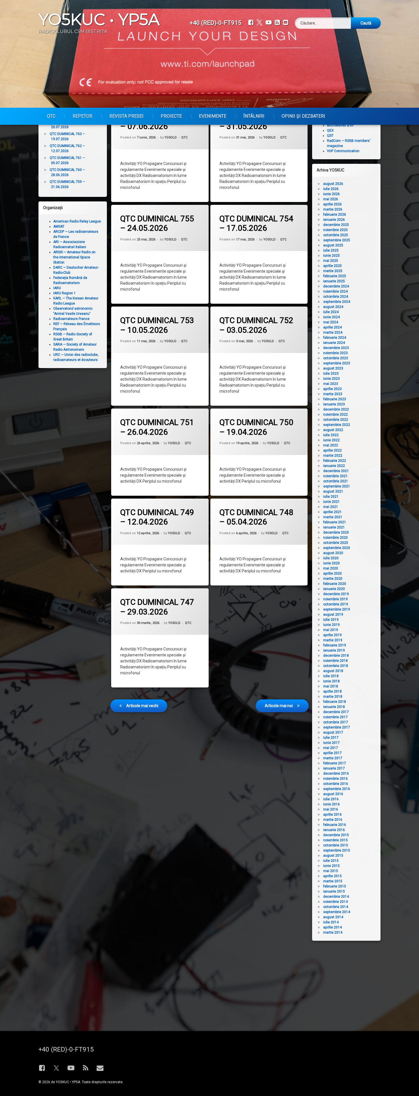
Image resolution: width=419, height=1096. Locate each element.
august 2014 (333, 917)
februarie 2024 (334, 338)
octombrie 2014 (335, 907)
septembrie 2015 (336, 850)
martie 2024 (332, 332)
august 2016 (333, 794)
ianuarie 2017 (334, 768)
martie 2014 (332, 932)
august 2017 (333, 732)
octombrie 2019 (335, 604)
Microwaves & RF (340, 125)
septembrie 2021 (336, 486)
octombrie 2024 (335, 297)
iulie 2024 (331, 312)
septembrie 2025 (336, 240)
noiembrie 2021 (335, 476)
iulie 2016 (331, 799)
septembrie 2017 (336, 727)
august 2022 (333, 430)
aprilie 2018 (332, 691)
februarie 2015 (334, 886)
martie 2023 (332, 394)
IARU (57, 288)
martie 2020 (332, 579)
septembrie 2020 (336, 548)
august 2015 (333, 856)
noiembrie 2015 (335, 840)
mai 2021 (330, 507)
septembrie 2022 (336, 425)
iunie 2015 (331, 866)
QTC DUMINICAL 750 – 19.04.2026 (256, 427)
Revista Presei (126, 116)
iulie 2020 (331, 558)
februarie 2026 (334, 215)
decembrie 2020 (336, 532)
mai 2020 (330, 568)
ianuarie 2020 (334, 589)
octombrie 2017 (335, 722)
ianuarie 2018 (334, 707)
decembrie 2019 (336, 594)
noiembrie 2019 (335, 599)
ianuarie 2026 (334, 220)
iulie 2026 (331, 189)
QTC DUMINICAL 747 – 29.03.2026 (157, 607)
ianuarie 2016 (334, 830)
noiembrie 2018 (335, 661)
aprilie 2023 (332, 389)
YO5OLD (170, 137)
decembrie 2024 (336, 286)
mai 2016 (330, 809)
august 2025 (333, 245)
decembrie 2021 (336, 471)
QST (330, 136)
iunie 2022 (331, 440)
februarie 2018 (334, 702)
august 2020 (333, 553)
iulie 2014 (331, 922)
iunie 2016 (331, 804)
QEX (330, 130)
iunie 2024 (331, 317)
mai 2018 (330, 686)
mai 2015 (330, 871)
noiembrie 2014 (335, 902)
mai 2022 (330, 445)
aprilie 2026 (332, 204)
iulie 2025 (331, 250)
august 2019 (333, 615)
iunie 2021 (331, 502)
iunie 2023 (331, 379)
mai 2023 (330, 384)
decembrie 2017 (336, 712)
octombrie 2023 (335, 358)
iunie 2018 (331, 681)
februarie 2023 (334, 399)
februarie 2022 (334, 461)
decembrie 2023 (336, 348)
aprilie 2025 (332, 266)
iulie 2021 (331, 497)
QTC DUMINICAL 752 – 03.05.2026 (256, 325)
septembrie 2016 (336, 789)
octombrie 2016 (335, 784)
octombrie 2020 (335, 543)
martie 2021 (332, 517)
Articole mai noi (279, 705)
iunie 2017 (331, 743)
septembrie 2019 (336, 609)
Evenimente (212, 116)
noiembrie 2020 (335, 538)
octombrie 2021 (335, 481)
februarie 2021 (334, 522)
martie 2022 (332, 456)
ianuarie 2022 (334, 466)
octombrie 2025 (335, 235)
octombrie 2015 (335, 845)
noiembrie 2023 (335, 353)
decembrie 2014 (336, 897)
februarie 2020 (334, 584)
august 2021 (333, 491)
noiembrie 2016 (335, 779)
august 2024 (333, 307)
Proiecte (171, 116)
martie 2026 (332, 209)
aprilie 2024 (332, 327)
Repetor (82, 116)
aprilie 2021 (332, 512)
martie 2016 (332, 820)
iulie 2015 (331, 861)
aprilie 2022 (332, 450)
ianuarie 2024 (334, 343)
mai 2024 (330, 322)
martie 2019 (332, 640)
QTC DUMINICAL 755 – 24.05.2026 (157, 223)
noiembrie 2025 (335, 230)
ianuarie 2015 (334, 891)
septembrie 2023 (336, 363)
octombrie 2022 (335, 420)
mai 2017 (330, 748)
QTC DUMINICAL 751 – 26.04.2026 (157, 427)
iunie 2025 (331, 256)
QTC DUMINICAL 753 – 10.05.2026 (157, 325)
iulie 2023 (331, 373)
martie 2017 (332, 758)
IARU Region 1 (64, 293)
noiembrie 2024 (335, 291)
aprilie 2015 (332, 876)
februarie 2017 (334, 763)
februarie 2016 (334, 825)
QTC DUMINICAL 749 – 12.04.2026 (157, 517)
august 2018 (333, 671)
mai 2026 (330, 199)
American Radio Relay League (77, 221)
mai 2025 (330, 261)
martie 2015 (332, 881)
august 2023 (333, 368)
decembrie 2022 (336, 409)
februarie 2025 (334, 276)
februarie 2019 (334, 645)
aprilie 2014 (332, 927)
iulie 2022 (331, 435)
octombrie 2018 (335, 666)
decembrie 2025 (336, 225)
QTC (51, 116)
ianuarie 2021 (334, 527)
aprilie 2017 (332, 753)
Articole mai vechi (142, 705)
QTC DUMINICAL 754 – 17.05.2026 (256, 223)
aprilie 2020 (332, 573)
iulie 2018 (331, 676)
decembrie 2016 (336, 773)
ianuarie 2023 (334, 404)
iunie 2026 (331, 194)
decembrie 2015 (336, 835)
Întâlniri (254, 116)
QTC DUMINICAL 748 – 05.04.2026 (256, 517)
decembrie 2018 (336, 656)
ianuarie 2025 (334, 281)
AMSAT (58, 226)
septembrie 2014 (336, 912)
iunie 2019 (331, 625)
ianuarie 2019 (334, 650)
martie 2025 (332, 271)
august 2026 (333, 184)
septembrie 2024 (336, 302)
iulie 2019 (331, 620)
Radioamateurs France (71, 319)
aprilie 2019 (332, 635)
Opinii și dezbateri (303, 116)
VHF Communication (343, 151)
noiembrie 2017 (335, 717)
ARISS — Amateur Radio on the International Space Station (74, 257)
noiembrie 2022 (335, 415)
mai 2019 (330, 630)
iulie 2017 (331, 738)
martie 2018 (332, 697)
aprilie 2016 (332, 815)
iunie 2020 (331, 563)
